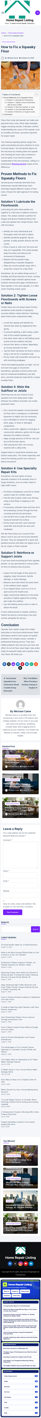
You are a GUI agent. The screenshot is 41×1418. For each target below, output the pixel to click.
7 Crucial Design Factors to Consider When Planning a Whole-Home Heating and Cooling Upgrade (19, 1102)
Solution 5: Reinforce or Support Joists (21, 112)
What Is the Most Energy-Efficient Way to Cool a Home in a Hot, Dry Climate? (19, 786)
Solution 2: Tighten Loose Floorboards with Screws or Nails (21, 104)
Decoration (7, 1397)
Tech (5, 1402)
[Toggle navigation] (2, 12)
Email (6, 881)
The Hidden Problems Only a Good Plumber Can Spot (19, 1365)
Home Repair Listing (19, 20)
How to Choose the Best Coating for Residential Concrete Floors (18, 1333)
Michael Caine (13, 58)
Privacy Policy (25, 1291)
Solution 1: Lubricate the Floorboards (20, 100)
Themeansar (20, 1275)
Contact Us (15, 1291)
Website (6, 891)
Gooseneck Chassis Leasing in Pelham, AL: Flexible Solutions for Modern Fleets (20, 1207)
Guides (6, 1407)
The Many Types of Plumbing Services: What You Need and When (20, 1352)
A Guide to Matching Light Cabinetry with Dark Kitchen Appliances (20, 1338)
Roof (5, 1413)
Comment (7, 840)
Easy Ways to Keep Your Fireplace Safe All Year (17, 1357)
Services (10, 1201)
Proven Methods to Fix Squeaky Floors (18, 98)
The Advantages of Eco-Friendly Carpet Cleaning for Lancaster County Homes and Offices (18, 1049)
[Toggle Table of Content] (35, 94)
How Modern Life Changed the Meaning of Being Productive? (18, 1361)
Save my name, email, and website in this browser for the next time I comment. (19, 905)
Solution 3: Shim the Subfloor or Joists (21, 107)
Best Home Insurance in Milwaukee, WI (15, 1348)
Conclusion (8, 114)
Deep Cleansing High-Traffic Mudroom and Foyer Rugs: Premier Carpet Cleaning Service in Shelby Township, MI (19, 987)
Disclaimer (7, 1295)
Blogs (6, 1381)
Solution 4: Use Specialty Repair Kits (20, 109)
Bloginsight (32, 1272)
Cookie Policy (16, 1295)
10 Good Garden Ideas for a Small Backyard (17, 761)
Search (5, 922)
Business (7, 1386)
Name (6, 871)
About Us (6, 1291)
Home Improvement (8, 42)
